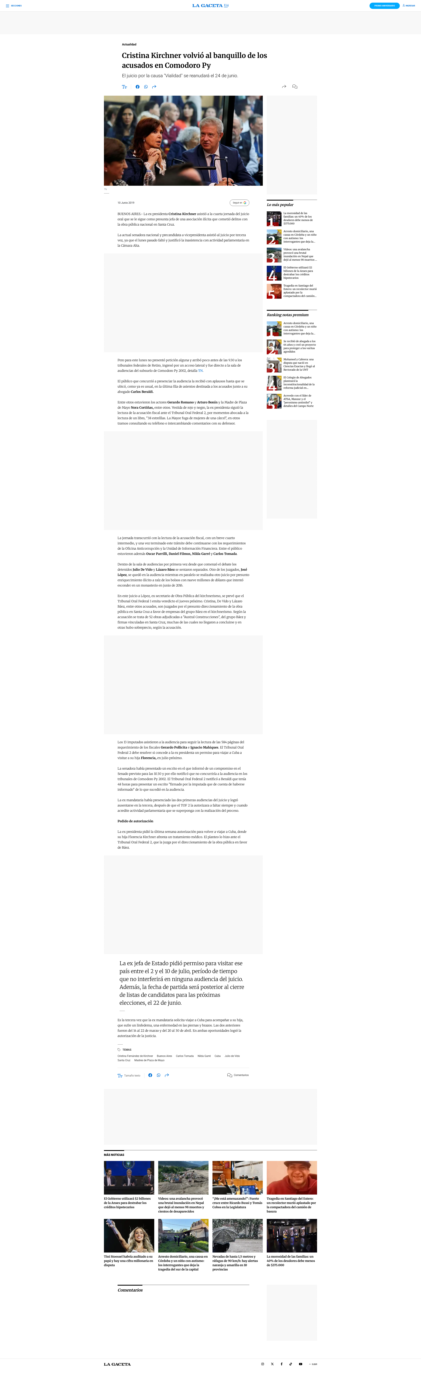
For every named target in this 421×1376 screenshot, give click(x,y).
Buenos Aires (164, 1056)
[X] (272, 1364)
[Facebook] (282, 1364)
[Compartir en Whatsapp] (146, 87)
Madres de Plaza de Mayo (149, 1060)
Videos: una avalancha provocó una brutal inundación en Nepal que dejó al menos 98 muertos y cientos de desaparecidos (300, 256)
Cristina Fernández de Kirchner (135, 1056)
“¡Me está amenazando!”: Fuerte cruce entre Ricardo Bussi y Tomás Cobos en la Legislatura (237, 1203)
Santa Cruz (124, 1060)
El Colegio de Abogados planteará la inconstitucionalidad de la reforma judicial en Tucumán (299, 384)
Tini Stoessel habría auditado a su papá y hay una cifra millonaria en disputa (128, 1261)
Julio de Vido (232, 1056)
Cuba (218, 1056)
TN (200, 371)
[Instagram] (262, 1364)
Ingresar (410, 6)
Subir (314, 1364)
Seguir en (237, 202)
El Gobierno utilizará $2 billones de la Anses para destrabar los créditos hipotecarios (127, 1203)
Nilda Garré (204, 1056)
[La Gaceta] (210, 5)
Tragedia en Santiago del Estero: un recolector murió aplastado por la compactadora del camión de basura (300, 292)
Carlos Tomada (185, 1056)
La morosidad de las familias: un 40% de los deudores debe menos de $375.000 (291, 1261)
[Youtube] (300, 1364)
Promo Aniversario (384, 6)
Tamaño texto (132, 1075)
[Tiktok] (290, 1364)
